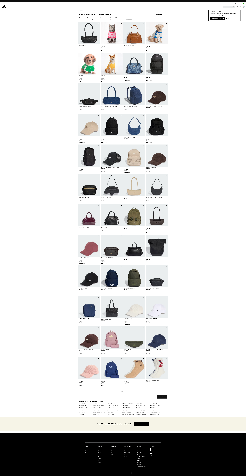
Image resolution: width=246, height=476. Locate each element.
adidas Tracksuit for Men (127, 403)
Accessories (101, 10)
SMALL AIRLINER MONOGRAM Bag (85, 197)
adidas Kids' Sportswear (127, 409)
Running (99, 450)
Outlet (112, 454)
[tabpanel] (123, 211)
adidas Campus (82, 410)
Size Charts (139, 460)
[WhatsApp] (151, 455)
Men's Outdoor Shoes (155, 412)
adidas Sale (138, 407)
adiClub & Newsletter (141, 456)
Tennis (99, 460)
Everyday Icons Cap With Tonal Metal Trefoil (155, 349)
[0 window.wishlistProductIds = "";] (240, 7)
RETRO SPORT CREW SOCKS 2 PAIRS (152, 380)
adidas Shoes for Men (155, 405)
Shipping (138, 450)
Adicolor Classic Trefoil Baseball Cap (154, 106)
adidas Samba (82, 403)
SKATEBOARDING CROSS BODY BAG (85, 106)
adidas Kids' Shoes (154, 403)
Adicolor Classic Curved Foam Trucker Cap (110, 167)
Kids (112, 452)
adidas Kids (152, 407)
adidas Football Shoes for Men (100, 405)
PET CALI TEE (103, 45)
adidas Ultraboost (111, 403)
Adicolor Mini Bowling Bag (84, 227)
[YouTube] (151, 453)
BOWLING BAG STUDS (82, 45)
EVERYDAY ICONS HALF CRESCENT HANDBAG (154, 197)
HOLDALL (125, 258)
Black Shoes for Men (154, 414)
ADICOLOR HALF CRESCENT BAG (129, 137)
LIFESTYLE (81, 10)
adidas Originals (93, 10)
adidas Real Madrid (97, 407)
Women (112, 450)
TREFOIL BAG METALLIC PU (106, 197)
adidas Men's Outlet (140, 405)
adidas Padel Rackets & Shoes (128, 410)
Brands (87, 10)
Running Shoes (110, 407)
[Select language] (244, 4)
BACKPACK (126, 227)
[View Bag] (243, 7)
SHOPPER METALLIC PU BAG (106, 319)
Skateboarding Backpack (151, 76)
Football (99, 454)
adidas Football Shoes (98, 409)
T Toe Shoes (81, 414)
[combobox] (229, 7)
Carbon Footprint (127, 452)
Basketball (100, 452)
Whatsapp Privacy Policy (141, 466)
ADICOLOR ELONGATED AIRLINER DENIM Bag (109, 106)
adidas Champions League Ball (100, 412)
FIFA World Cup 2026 (140, 410)
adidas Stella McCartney (155, 409)
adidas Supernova (111, 414)
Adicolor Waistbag (127, 349)
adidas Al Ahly (96, 410)
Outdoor (99, 458)
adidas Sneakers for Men (155, 410)
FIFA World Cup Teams (141, 414)
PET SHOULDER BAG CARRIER (129, 45)
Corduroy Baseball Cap (151, 167)
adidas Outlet (139, 403)
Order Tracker (139, 454)
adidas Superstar (83, 407)
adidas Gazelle (82, 409)
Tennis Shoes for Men (126, 412)
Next (162, 396)
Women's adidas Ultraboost (113, 410)
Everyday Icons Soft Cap (84, 257)
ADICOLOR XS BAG (104, 227)
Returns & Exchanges (141, 452)
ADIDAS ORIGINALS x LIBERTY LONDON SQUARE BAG (133, 76)
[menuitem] (78, 7)
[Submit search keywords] (234, 7)
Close (228, 18)
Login (240, 3)
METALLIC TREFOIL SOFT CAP (84, 288)
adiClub (125, 456)
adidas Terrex (125, 405)
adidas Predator (97, 414)
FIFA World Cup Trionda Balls (142, 412)
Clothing (86, 450)
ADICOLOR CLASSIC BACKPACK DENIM (130, 106)
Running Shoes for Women (113, 409)
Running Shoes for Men (112, 405)
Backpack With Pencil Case (106, 349)
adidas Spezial (82, 412)
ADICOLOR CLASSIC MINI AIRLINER (107, 257)
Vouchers (138, 458)
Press (125, 454)
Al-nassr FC (96, 403)
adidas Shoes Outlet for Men (142, 409)
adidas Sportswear (126, 407)
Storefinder (139, 464)
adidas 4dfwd (110, 412)
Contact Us (139, 462)
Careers (125, 450)
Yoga (99, 456)
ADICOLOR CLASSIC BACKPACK (106, 288)
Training (99, 462)
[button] (78, 7)
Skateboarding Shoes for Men (128, 414)
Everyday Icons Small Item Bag (85, 318)
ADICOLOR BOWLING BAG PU (129, 197)
